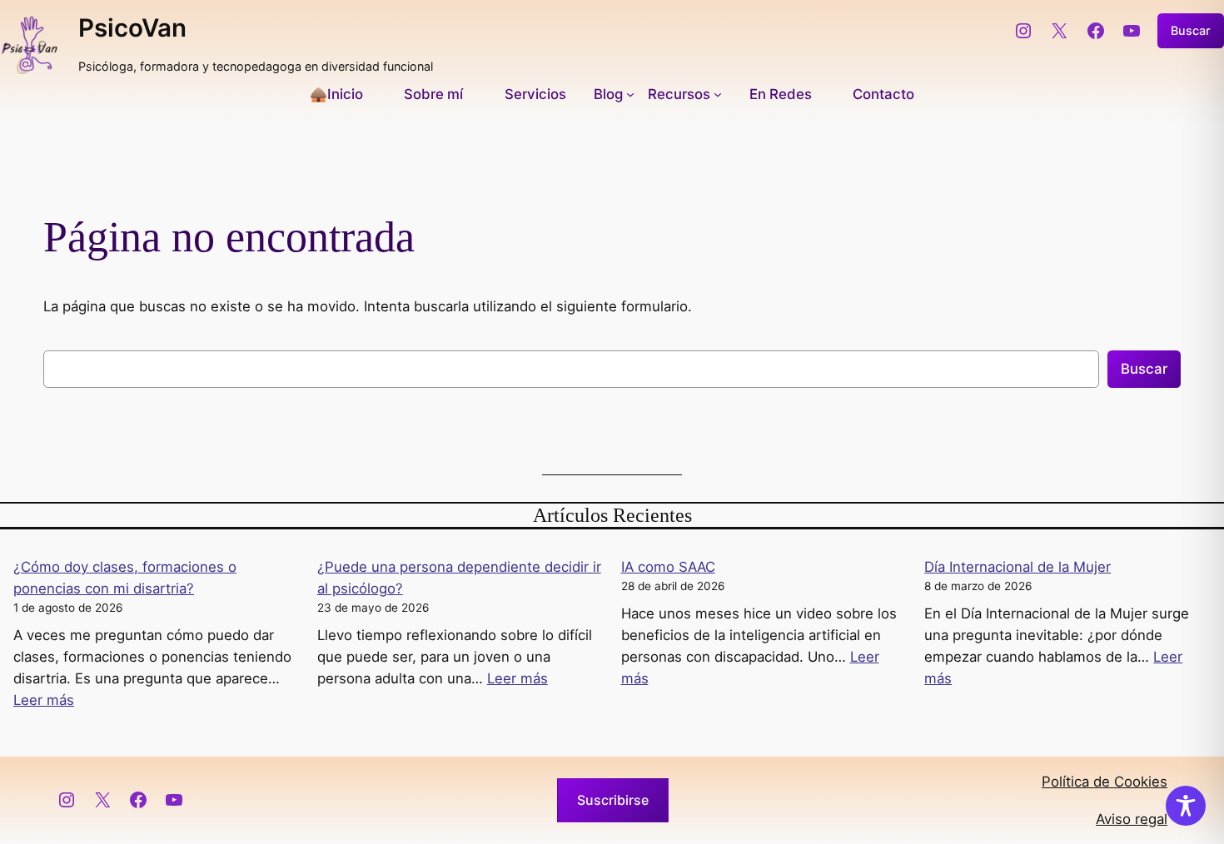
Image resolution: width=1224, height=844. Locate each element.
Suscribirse (613, 800)
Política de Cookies (1104, 781)
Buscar (1191, 30)
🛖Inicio (336, 94)
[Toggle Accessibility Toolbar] (1185, 805)
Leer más (43, 700)
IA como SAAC (668, 567)
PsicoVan (132, 27)
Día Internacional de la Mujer (1017, 567)
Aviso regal (1131, 819)
